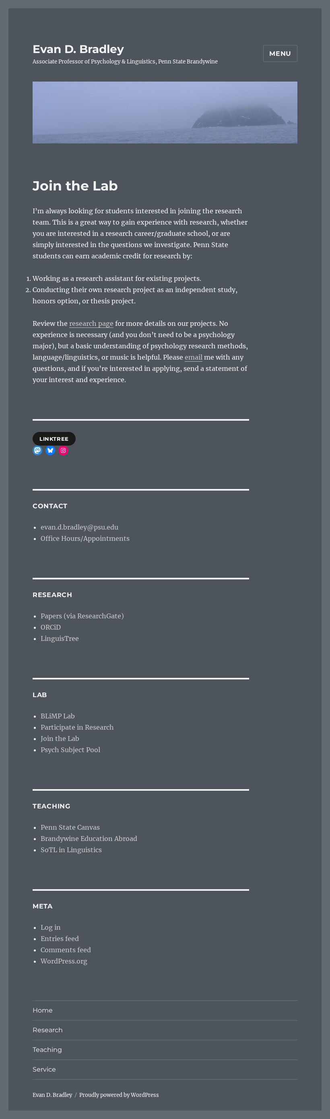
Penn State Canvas (70, 827)
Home (43, 1010)
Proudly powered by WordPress (119, 1095)
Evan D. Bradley (78, 49)
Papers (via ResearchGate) (82, 616)
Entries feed (60, 939)
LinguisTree (60, 638)
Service (44, 1069)
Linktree (54, 439)
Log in (51, 927)
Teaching (47, 1050)
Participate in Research (77, 727)
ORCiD (51, 627)
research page (91, 323)
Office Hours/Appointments (85, 538)
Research (48, 1030)
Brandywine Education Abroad (89, 839)
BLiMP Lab (58, 716)
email (193, 357)
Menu (280, 53)
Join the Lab (60, 738)
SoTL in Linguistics (71, 850)
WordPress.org (64, 961)
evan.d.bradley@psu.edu (79, 527)
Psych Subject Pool (70, 750)
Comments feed (66, 950)
